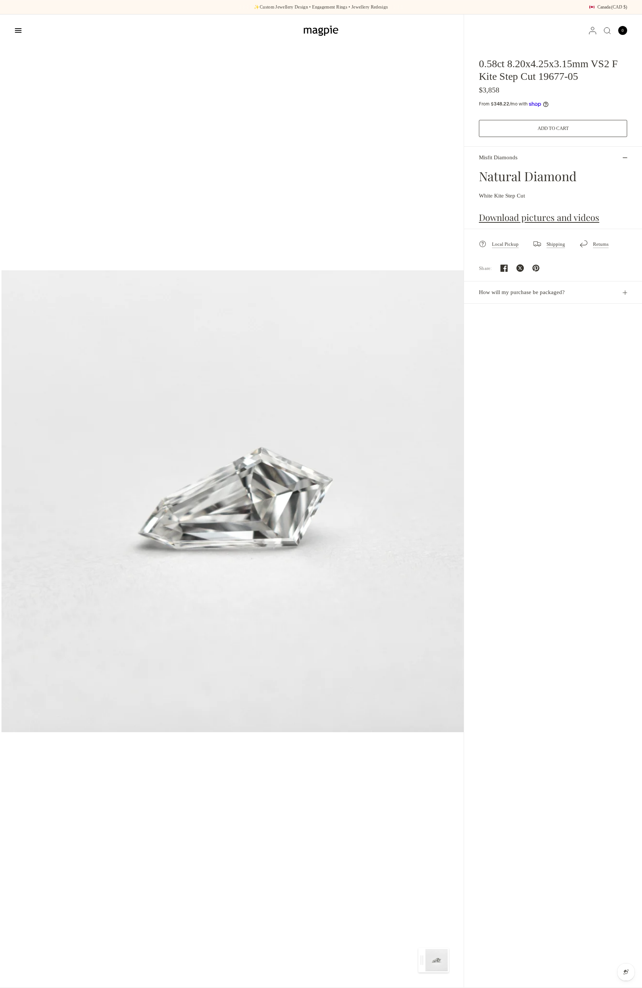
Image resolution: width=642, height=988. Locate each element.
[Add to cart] (553, 128)
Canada (612, 7)
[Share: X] (520, 268)
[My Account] (592, 30)
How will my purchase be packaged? (522, 292)
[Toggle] (421, 960)
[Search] (607, 30)
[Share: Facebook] (504, 268)
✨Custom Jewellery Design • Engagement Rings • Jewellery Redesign (321, 7)
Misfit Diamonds (498, 157)
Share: (485, 268)
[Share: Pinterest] (536, 268)
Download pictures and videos (539, 217)
